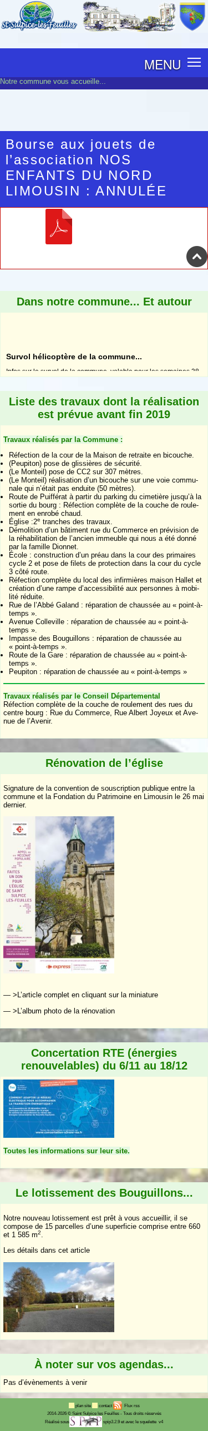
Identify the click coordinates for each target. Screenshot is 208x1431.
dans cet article (65, 1250)
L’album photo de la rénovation (66, 1011)
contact (106, 1405)
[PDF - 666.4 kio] (59, 241)
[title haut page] (196, 265)
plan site (83, 1405)
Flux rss (131, 1405)
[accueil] (104, 30)
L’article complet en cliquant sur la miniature (87, 995)
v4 (161, 1421)
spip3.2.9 (111, 1421)
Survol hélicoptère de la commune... (74, 319)
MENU (162, 64)
